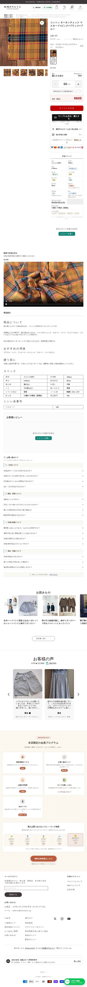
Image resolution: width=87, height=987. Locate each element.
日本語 (42, 972)
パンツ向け (19, 17)
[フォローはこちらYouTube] (69, 918)
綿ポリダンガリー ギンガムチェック (28, 717)
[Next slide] (78, 694)
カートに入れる (66, 108)
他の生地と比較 (61, 134)
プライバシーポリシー (34, 927)
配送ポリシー (31, 939)
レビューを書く (66, 234)
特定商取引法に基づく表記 (36, 931)
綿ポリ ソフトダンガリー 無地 (59, 717)
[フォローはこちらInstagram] (62, 918)
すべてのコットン (22, 15)
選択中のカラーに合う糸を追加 (67, 129)
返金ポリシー (31, 935)
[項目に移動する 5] (40, 72)
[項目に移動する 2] (15, 72)
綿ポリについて (74, 885)
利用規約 (29, 923)
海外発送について (12, 927)
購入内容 (53, 68)
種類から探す (8, 15)
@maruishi (30, 948)
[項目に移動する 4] (32, 72)
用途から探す (8, 17)
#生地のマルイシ (48, 948)
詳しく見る (77, 961)
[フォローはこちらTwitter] (55, 918)
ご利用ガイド (10, 923)
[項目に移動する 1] (7, 72)
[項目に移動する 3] (24, 72)
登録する (13, 894)
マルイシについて (74, 881)
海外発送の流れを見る (58, 202)
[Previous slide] (8, 694)
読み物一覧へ (41, 638)
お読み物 (71, 889)
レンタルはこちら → (64, 792)
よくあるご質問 (11, 931)
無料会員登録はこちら (44, 858)
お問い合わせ (53, 574)
